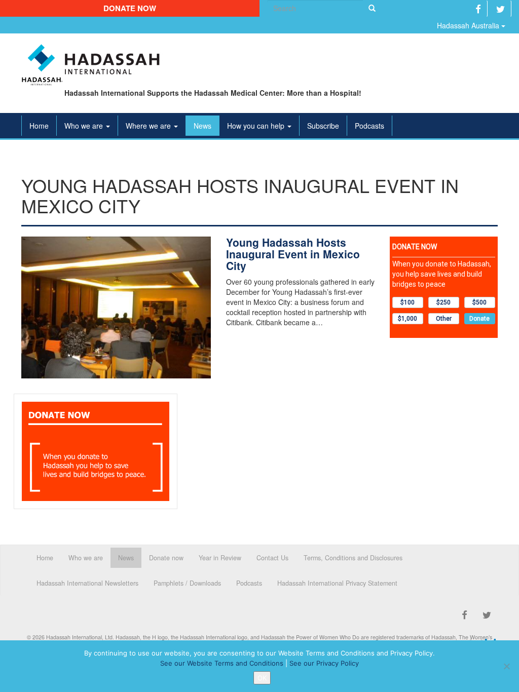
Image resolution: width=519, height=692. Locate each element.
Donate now (129, 8)
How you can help (256, 126)
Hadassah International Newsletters (87, 583)
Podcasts (369, 126)
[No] (506, 666)
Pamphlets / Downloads (187, 583)
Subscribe (323, 126)
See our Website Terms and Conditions (221, 663)
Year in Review (220, 557)
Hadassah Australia (469, 25)
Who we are (84, 126)
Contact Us (272, 557)
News (202, 126)
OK (262, 678)
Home (39, 126)
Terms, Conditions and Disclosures (353, 557)
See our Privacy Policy (324, 663)
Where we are (149, 126)
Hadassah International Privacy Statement (337, 583)
